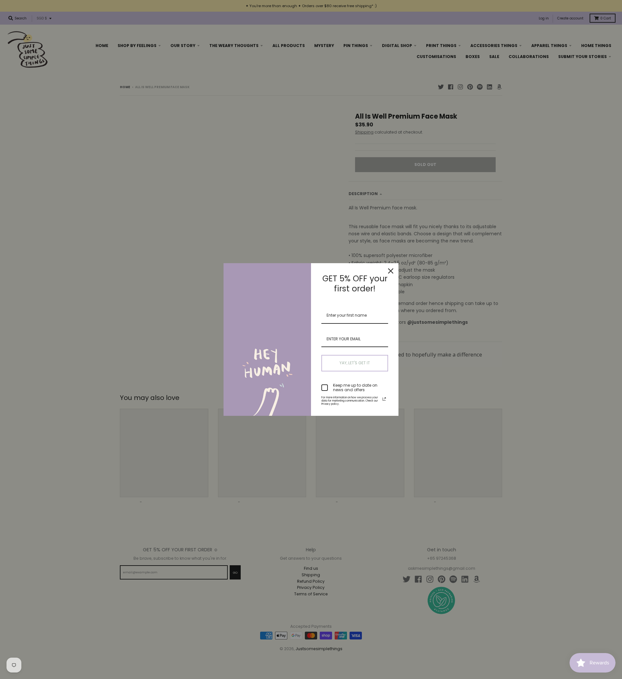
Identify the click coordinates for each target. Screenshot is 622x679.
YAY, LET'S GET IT (355, 363)
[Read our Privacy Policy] (384, 399)
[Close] (390, 271)
